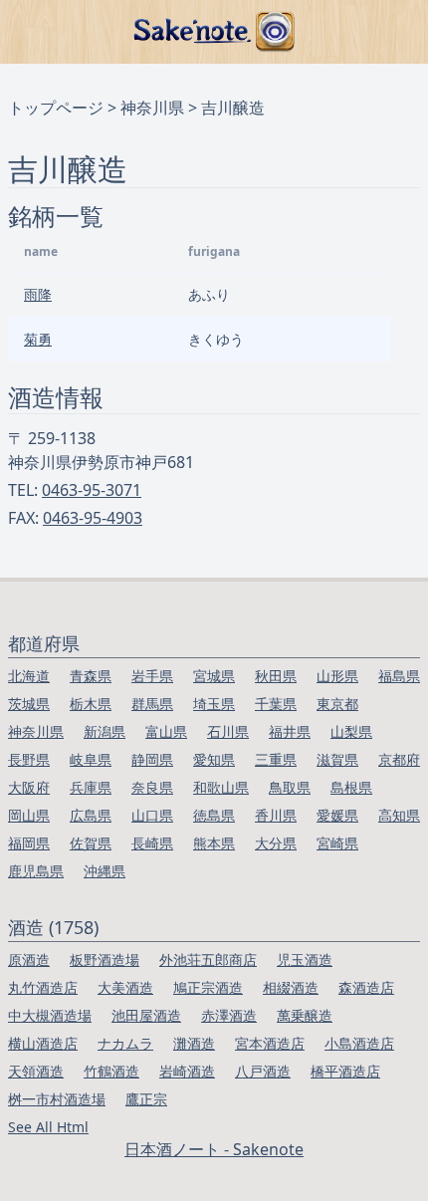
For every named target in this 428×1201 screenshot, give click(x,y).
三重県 (276, 759)
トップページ (56, 108)
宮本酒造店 (270, 1043)
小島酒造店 (359, 1043)
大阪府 (29, 787)
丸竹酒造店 (43, 987)
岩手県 (152, 675)
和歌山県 (221, 787)
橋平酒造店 (345, 1071)
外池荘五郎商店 (208, 959)
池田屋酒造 (146, 1015)
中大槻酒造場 (50, 1015)
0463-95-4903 (92, 518)
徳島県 (214, 815)
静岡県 (152, 759)
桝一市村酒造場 (57, 1098)
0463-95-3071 (91, 490)
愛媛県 (337, 815)
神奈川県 (152, 108)
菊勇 (38, 339)
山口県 (152, 815)
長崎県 (152, 843)
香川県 (276, 815)
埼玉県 (214, 703)
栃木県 (90, 703)
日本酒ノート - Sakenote (214, 1149)
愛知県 (214, 759)
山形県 (337, 675)
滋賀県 (337, 759)
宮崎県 (337, 843)
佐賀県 (90, 843)
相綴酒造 (291, 987)
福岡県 (29, 843)
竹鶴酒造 (111, 1071)
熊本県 (214, 843)
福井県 (290, 731)
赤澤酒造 (229, 1015)
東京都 (337, 703)
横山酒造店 (43, 1043)
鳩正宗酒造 (208, 987)
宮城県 (214, 675)
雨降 (38, 294)
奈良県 (152, 787)
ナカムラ (125, 1043)
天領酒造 (36, 1071)
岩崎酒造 (187, 1071)
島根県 (351, 787)
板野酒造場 (104, 959)
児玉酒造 (304, 959)
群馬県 (152, 703)
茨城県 (29, 703)
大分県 (276, 843)
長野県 (29, 759)
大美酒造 (125, 987)
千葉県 (276, 703)
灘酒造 (194, 1043)
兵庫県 (90, 787)
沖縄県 (104, 870)
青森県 (90, 675)
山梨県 (351, 731)
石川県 (228, 731)
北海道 (29, 675)
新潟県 (104, 731)
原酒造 (29, 959)
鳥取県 (290, 787)
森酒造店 (366, 987)
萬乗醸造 (304, 1015)
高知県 (399, 815)
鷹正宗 (146, 1098)
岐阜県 (90, 759)
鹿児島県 (36, 870)
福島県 (399, 675)
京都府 (399, 759)
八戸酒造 (263, 1071)
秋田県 (276, 675)
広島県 (90, 815)
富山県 (166, 731)
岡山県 (29, 815)
